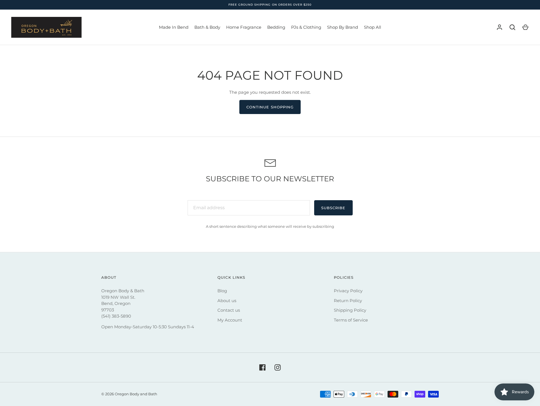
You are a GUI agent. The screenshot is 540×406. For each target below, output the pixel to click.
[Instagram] (277, 367)
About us (226, 300)
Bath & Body (207, 27)
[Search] (512, 27)
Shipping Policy (350, 310)
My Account (229, 320)
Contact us (228, 310)
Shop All (372, 27)
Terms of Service (351, 320)
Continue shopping (270, 107)
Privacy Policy (348, 290)
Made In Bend (173, 27)
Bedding (276, 27)
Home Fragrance (243, 27)
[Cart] (525, 27)
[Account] (499, 27)
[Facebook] (262, 367)
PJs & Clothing (306, 27)
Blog (222, 290)
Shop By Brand (342, 27)
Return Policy (348, 300)
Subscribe (333, 208)
